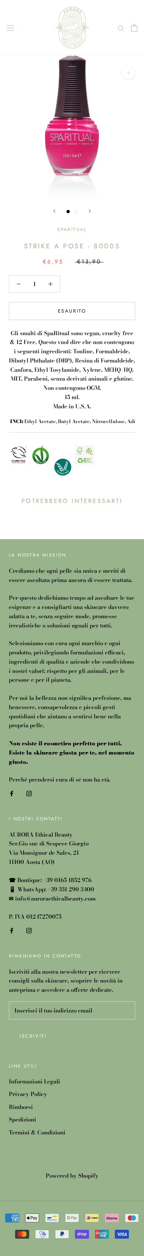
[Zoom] (128, 72)
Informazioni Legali (34, 1082)
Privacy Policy (28, 1094)
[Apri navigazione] (10, 27)
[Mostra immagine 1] (68, 211)
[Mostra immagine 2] (76, 211)
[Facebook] (11, 793)
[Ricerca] (121, 27)
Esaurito (72, 310)
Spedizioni (22, 1120)
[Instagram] (29, 793)
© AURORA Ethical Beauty (72, 1165)
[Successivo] (90, 211)
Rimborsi (21, 1107)
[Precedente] (54, 211)
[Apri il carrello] (134, 27)
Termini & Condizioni (37, 1133)
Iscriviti (33, 1035)
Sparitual (72, 229)
